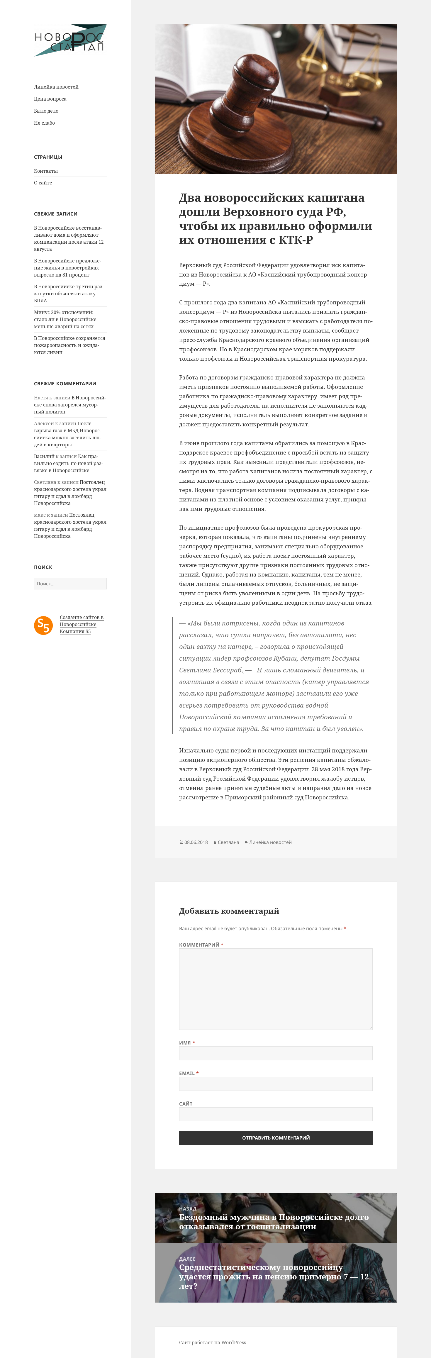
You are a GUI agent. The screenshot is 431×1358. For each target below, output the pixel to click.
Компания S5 (75, 631)
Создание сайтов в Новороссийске (82, 621)
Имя (187, 1043)
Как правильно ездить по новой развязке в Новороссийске (68, 463)
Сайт (186, 1104)
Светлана (228, 842)
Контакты (46, 171)
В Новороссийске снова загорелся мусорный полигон (70, 404)
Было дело (46, 111)
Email (189, 1073)
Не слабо (44, 123)
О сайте (43, 182)
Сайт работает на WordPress (212, 1342)
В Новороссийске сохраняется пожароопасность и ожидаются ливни (69, 345)
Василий (44, 456)
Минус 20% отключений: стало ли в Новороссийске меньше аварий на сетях (65, 319)
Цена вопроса (50, 99)
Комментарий (201, 945)
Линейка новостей (56, 87)
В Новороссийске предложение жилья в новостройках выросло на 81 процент (67, 267)
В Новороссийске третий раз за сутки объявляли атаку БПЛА (68, 293)
